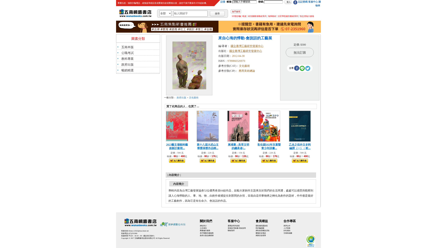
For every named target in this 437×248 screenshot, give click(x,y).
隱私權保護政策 (262, 226)
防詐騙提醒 (260, 228)
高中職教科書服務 (207, 233)
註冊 (223, 2)
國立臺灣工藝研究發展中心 (247, 46)
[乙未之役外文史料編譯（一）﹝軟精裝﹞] (300, 125)
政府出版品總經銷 (207, 235)
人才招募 (287, 228)
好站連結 (287, 230)
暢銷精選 (127, 70)
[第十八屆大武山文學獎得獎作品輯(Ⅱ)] (208, 125)
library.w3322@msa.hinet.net (139, 231)
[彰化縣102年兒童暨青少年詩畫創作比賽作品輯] (269, 125)
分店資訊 (203, 228)
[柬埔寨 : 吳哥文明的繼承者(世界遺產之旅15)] (238, 125)
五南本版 (127, 47)
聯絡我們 (231, 230)
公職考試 (127, 53)
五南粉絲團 (288, 233)
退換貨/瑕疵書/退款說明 (237, 228)
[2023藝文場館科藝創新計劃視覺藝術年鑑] (177, 125)
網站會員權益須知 (262, 230)
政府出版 (127, 64)
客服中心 (313, 2)
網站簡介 (203, 226)
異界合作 (287, 226)
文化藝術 (194, 97)
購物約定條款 (261, 233)
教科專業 (127, 58)
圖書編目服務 (205, 230)
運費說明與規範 (234, 226)
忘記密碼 (303, 2)
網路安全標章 (261, 235)
